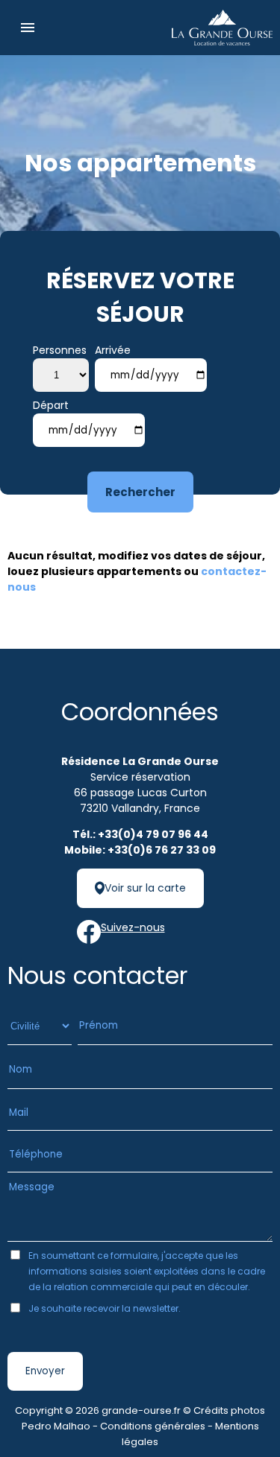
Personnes (60, 350)
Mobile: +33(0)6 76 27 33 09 (140, 849)
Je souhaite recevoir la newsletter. (104, 1308)
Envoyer (45, 1371)
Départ (51, 405)
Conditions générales (152, 1426)
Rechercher (140, 492)
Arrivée (113, 350)
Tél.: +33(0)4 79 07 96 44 (140, 834)
